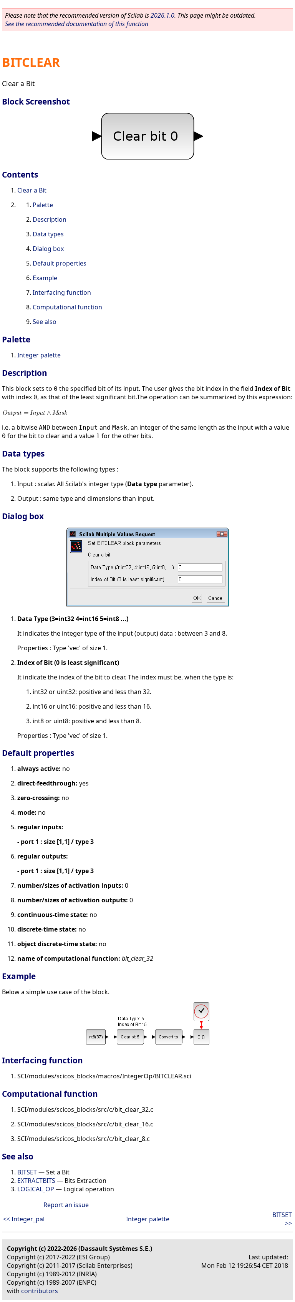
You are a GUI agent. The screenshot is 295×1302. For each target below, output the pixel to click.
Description (49, 219)
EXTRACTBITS (36, 1180)
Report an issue (66, 1205)
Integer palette (39, 355)
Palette (43, 205)
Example (45, 278)
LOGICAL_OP (35, 1189)
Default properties (59, 263)
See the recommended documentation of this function (76, 24)
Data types (48, 234)
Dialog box (48, 248)
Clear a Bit (31, 190)
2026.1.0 (162, 15)
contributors (39, 1291)
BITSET (27, 1172)
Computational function (67, 307)
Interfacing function (62, 292)
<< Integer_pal (24, 1219)
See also (44, 321)
